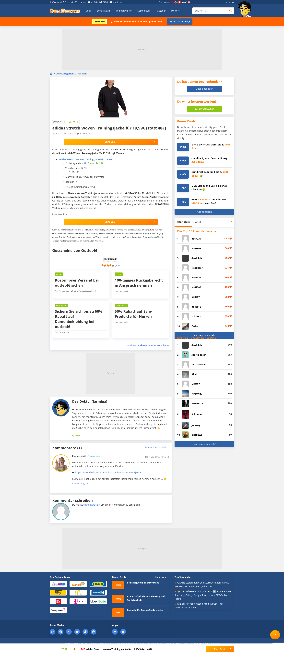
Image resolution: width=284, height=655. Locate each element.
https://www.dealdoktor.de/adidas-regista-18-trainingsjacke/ (108, 472)
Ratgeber (161, 10)
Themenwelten (124, 10)
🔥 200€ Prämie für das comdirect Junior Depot (137, 21)
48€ (84, 163)
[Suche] (230, 10)
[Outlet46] (57, 121)
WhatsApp (56, 2)
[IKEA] (98, 583)
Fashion (82, 73)
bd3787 (195, 297)
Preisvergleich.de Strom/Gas (143, 582)
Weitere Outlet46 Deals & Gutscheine (148, 345)
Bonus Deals (103, 10)
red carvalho (198, 364)
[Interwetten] (58, 592)
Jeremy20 (196, 393)
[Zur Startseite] (245, 9)
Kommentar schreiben (157, 447)
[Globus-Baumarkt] (78, 583)
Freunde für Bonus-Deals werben (145, 610)
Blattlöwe (196, 434)
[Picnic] (58, 601)
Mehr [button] (174, 10)
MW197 (195, 383)
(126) (117, 265)
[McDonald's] (78, 592)
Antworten (77, 483)
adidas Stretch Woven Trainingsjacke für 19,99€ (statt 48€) (116, 649)
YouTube (94, 2)
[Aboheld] (58, 583)
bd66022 (196, 277)
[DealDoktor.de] (65, 10)
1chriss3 (196, 316)
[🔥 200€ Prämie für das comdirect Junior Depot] (99, 21)
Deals (88, 10)
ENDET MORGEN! (178, 21)
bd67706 (196, 287)
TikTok (105, 2)
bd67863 (196, 248)
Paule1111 (197, 403)
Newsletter (117, 2)
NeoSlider (196, 267)
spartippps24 (198, 354)
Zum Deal (110, 141)
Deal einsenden (204, 88)
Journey (195, 425)
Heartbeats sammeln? (204, 335)
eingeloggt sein (91, 504)
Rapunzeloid (87, 456)
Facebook (69, 2)
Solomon (196, 414)
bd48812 (196, 306)
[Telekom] (78, 601)
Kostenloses (144, 10)
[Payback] (98, 592)
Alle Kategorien (65, 73)
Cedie (194, 326)
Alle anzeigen (204, 211)
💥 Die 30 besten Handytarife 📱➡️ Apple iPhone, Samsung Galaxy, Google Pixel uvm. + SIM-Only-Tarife (203, 595)
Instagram (82, 2)
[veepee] (58, 609)
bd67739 (196, 238)
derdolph (196, 258)
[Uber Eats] (98, 601)
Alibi (194, 374)
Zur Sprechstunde (204, 108)
